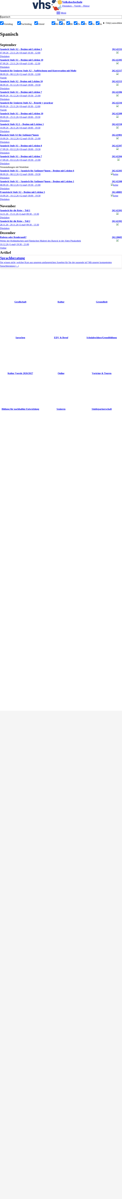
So (100, 24)
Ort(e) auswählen (114, 23)
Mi (71, 24)
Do (78, 24)
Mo (56, 24)
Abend (41, 24)
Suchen (61, 20)
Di (64, 24)
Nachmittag (26, 24)
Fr (86, 24)
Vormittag (8, 24)
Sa (93, 24)
